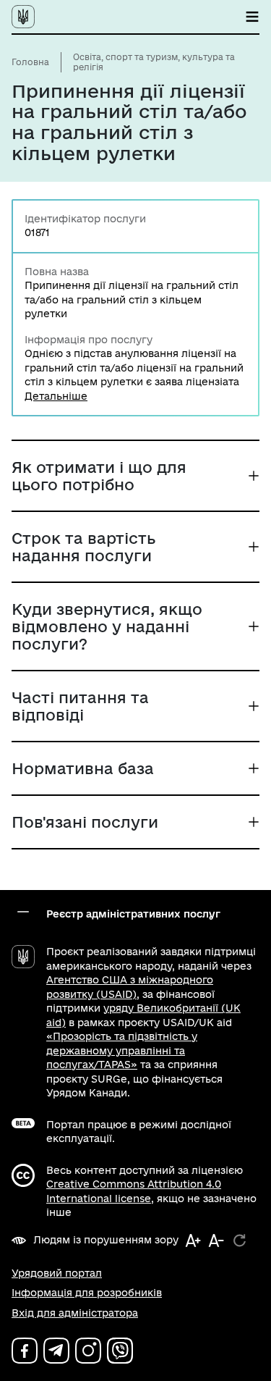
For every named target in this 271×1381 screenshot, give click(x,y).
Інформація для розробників (87, 1292)
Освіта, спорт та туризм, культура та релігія (154, 62)
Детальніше (56, 396)
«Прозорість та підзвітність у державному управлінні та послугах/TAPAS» (121, 1050)
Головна (30, 62)
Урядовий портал (57, 1273)
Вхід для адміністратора (75, 1313)
